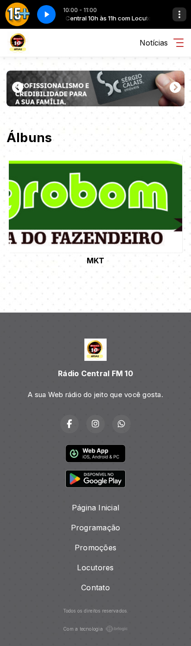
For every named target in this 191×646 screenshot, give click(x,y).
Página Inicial (95, 507)
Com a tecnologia (83, 629)
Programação (96, 527)
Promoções (95, 547)
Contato (95, 587)
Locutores (95, 567)
